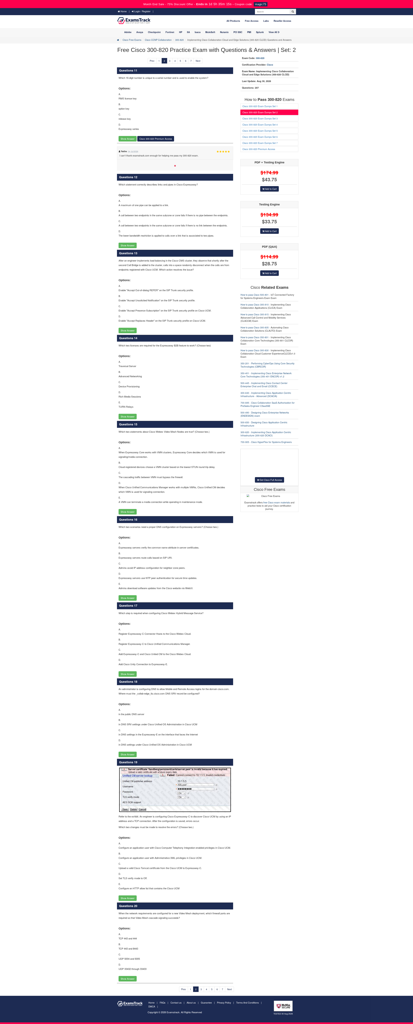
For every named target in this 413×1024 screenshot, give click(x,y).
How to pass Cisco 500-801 (255, 294)
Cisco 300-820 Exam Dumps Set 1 (260, 106)
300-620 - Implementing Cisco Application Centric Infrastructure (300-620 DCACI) (266, 434)
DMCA (151, 1006)
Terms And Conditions (247, 1002)
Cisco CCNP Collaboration (158, 39)
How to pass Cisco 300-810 (255, 304)
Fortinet (170, 32)
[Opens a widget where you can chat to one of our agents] (391, 1005)
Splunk (260, 32)
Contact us (176, 1002)
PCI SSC (237, 32)
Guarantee (206, 1002)
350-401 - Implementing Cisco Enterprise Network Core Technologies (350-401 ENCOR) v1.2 (266, 375)
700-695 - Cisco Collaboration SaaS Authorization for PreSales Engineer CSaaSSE (268, 404)
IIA (188, 32)
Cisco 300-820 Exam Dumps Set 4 (260, 124)
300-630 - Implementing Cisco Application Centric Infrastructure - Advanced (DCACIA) (266, 394)
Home (123, 11)
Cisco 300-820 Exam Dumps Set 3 (260, 118)
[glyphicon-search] (293, 11)
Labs (266, 20)
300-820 (179, 39)
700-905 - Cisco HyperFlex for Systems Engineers (266, 442)
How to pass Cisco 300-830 (255, 350)
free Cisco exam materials (276, 502)
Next (198, 60)
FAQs (162, 1002)
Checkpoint (154, 32)
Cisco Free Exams (132, 39)
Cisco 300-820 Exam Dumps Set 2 (260, 112)
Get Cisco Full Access (270, 479)
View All (273, 32)
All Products (233, 20)
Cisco (270, 64)
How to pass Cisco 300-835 (255, 327)
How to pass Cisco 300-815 (255, 314)
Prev (152, 60)
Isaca (198, 32)
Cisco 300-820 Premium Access (155, 138)
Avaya (139, 32)
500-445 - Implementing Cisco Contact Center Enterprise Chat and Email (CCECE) (264, 384)
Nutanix (224, 32)
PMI (249, 32)
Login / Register (142, 11)
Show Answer (128, 138)
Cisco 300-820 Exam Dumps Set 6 (260, 136)
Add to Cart (270, 188)
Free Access (251, 20)
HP (180, 32)
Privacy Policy (224, 1002)
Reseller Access (282, 20)
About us (191, 1002)
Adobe (127, 32)
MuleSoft (210, 32)
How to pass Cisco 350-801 (255, 337)
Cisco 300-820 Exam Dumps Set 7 (260, 143)
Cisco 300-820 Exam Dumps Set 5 (260, 130)
